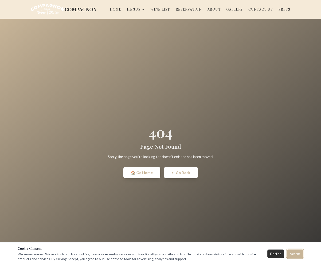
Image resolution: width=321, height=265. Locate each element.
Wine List (160, 9)
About (214, 9)
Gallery (234, 9)
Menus (134, 9)
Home (115, 9)
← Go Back (181, 172)
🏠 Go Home (142, 172)
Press (284, 9)
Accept (295, 254)
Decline (275, 254)
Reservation (189, 9)
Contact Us (260, 9)
